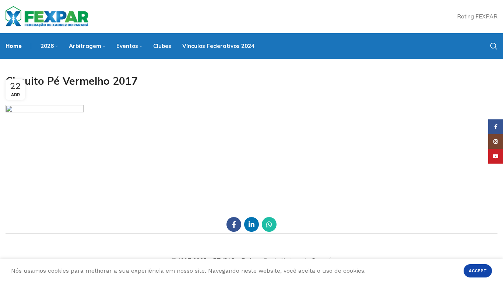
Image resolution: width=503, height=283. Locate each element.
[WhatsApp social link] (269, 224)
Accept (478, 270)
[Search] (493, 46)
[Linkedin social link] (251, 224)
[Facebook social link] (233, 224)
